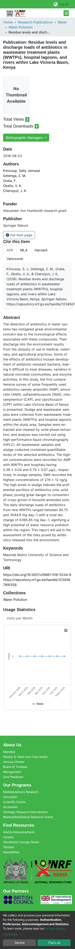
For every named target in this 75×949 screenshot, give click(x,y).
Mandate (9, 751)
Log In (64, 4)
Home (8, 22)
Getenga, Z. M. (14, 176)
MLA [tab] (24, 250)
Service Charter (13, 762)
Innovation (10, 797)
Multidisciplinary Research (21, 792)
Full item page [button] (20, 235)
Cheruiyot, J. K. (15, 191)
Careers (8, 837)
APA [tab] (10, 250)
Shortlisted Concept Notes (21, 842)
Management (12, 772)
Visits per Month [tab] (19, 618)
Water (62, 22)
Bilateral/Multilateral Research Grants (28, 817)
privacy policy (54, 928)
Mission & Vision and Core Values (25, 756)
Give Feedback (13, 777)
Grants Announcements (19, 832)
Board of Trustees (15, 767)
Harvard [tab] (41, 250)
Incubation (10, 807)
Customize (10, 934)
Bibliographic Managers (25, 138)
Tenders (8, 847)
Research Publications (35, 22)
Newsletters (11, 852)
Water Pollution (20, 27)
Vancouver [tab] (15, 259)
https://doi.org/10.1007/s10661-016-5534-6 (37, 575)
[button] (55, 4)
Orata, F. (9, 181)
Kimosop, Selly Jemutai (21, 171)
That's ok (54, 942)
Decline (20, 942)
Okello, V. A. (12, 186)
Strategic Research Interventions (25, 812)
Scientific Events (14, 802)
